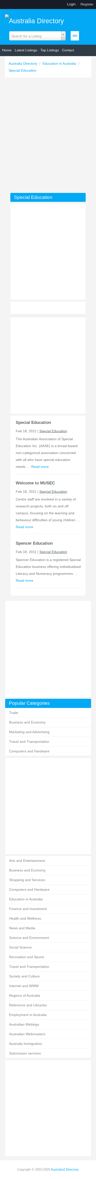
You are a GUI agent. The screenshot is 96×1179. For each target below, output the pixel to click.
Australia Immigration (25, 1044)
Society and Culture (24, 976)
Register (87, 4)
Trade (13, 713)
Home (7, 50)
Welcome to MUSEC (35, 483)
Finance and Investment (28, 909)
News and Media (22, 928)
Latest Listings (26, 50)
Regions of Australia (24, 995)
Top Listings (49, 50)
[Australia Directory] (34, 19)
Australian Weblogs (24, 1024)
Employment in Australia (28, 1015)
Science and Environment (29, 938)
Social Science (20, 947)
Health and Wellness (25, 918)
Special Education (22, 70)
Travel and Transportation (29, 742)
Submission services (25, 1053)
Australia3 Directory (65, 1169)
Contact (68, 50)
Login (71, 4)
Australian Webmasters (27, 1034)
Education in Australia (60, 63)
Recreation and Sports (26, 957)
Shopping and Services (27, 880)
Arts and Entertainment (27, 861)
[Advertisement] (48, 136)
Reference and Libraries (28, 1005)
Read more (40, 467)
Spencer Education (34, 543)
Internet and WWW (24, 986)
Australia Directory (23, 63)
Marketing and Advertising (29, 732)
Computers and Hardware (29, 751)
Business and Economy (27, 722)
